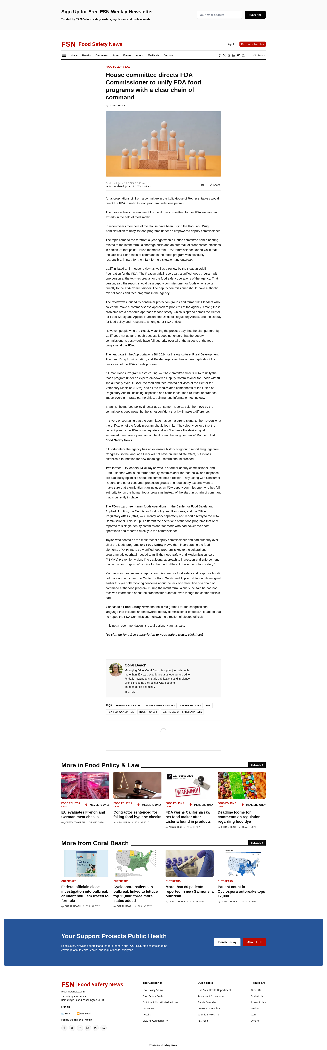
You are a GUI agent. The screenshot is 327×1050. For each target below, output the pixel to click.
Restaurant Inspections (211, 996)
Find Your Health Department (214, 990)
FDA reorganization (120, 711)
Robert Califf (148, 711)
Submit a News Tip (208, 1014)
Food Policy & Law (118, 66)
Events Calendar (207, 1002)
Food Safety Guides (154, 996)
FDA (208, 705)
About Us (256, 990)
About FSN (254, 942)
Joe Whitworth (75, 822)
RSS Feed (203, 1020)
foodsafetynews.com (73, 991)
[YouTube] (238, 55)
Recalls (147, 1014)
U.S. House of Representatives (182, 711)
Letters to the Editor (209, 1008)
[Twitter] (224, 55)
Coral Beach (117, 105)
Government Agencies (160, 705)
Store (253, 1014)
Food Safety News (167, 1045)
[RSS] (243, 55)
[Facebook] (219, 55)
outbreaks (68, 881)
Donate (255, 1020)
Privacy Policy (258, 1002)
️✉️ (66, 1013)
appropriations (190, 705)
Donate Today (227, 942)
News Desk (123, 822)
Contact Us (257, 996)
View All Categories (154, 1020)
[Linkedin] (233, 55)
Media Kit (256, 1008)
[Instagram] (229, 55)
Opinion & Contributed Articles (160, 1002)
